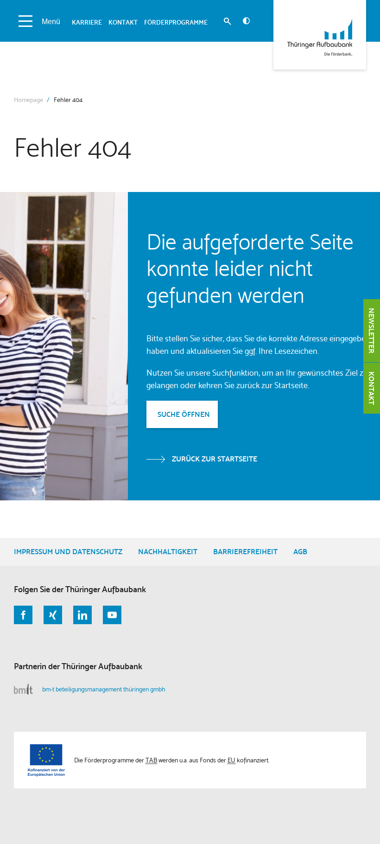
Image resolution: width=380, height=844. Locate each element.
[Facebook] (23, 615)
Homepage (28, 99)
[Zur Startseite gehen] (319, 35)
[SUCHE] (227, 22)
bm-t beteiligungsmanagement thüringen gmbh (103, 689)
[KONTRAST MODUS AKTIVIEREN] (246, 21)
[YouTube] (112, 615)
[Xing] (53, 615)
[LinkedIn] (82, 615)
